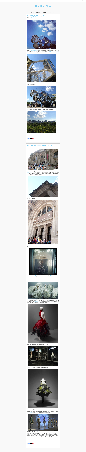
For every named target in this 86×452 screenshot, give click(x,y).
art (29, 446)
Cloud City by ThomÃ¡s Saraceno (38, 16)
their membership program (35, 275)
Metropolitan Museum (34, 50)
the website (30, 412)
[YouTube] (82, 0)
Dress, (29, 408)
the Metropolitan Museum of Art (40, 171)
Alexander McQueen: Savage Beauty (39, 145)
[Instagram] (78, 0)
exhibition (56, 446)
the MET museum (51, 275)
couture (52, 446)
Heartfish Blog (43, 6)
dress (53, 446)
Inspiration (31, 446)
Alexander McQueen (38, 446)
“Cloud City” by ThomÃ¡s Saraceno (52, 51)
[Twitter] (84, 0)
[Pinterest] (81, 0)
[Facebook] (80, 0)
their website (36, 301)
